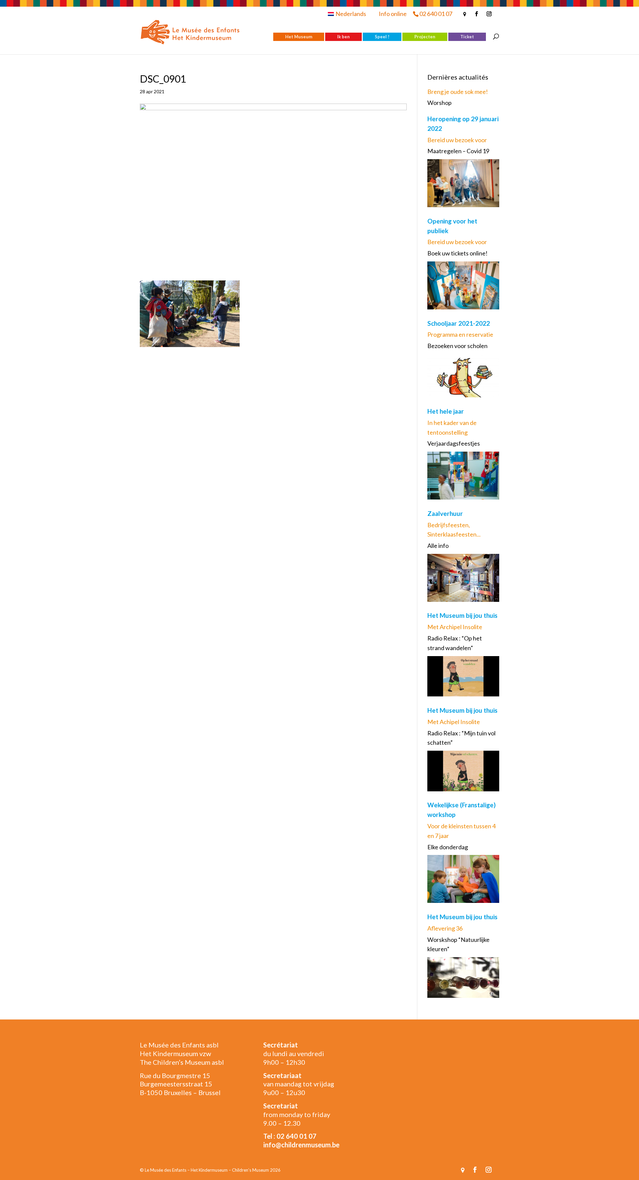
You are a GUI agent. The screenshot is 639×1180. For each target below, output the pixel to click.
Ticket (467, 36)
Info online (393, 13)
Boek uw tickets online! (457, 253)
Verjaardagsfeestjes (453, 443)
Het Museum (298, 36)
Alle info (438, 545)
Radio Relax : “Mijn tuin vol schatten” (461, 737)
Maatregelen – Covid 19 (458, 151)
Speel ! (382, 36)
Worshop (439, 102)
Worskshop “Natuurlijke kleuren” (458, 944)
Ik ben (343, 36)
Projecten (424, 36)
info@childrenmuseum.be (301, 1145)
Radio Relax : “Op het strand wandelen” (454, 642)
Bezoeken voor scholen (457, 345)
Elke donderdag (447, 847)
